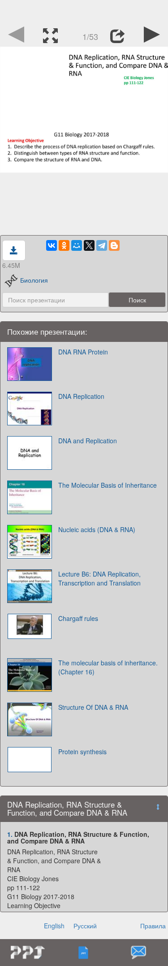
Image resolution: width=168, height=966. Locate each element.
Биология (34, 279)
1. (10, 834)
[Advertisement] (84, 11)
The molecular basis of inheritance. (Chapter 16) (108, 667)
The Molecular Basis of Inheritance (107, 485)
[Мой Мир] (76, 245)
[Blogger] (114, 245)
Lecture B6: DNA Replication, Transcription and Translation (99, 578)
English (54, 925)
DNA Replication (81, 396)
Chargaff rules (78, 618)
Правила (153, 925)
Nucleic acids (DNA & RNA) (96, 529)
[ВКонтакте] (51, 245)
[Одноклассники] (64, 245)
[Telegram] (101, 245)
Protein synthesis (82, 751)
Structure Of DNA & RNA (93, 707)
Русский (85, 925)
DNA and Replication (87, 440)
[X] (89, 245)
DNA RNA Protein (83, 351)
